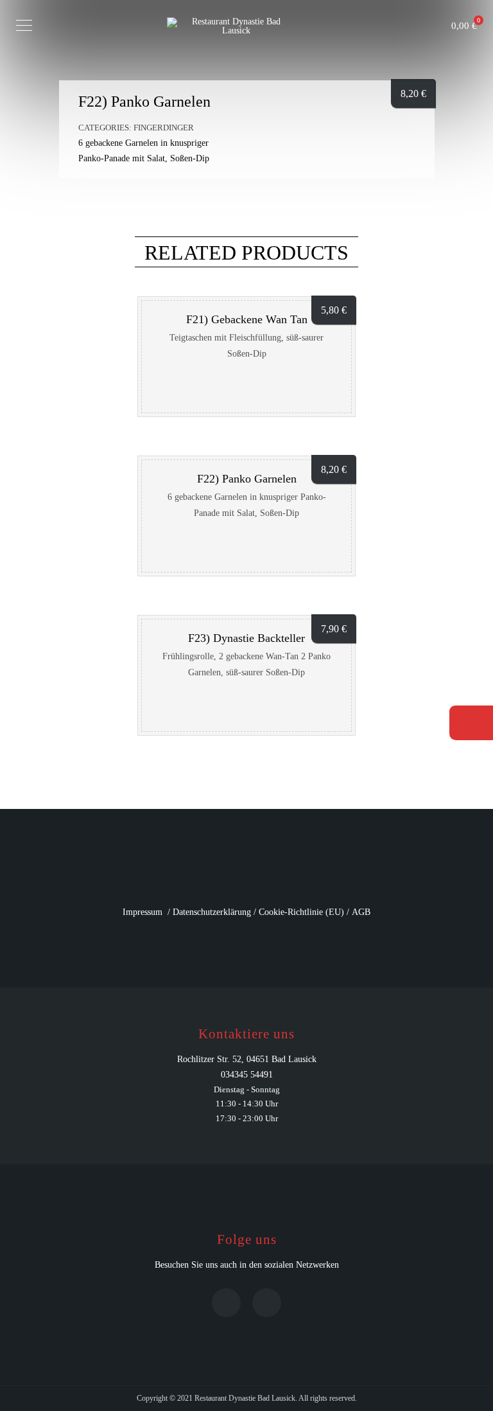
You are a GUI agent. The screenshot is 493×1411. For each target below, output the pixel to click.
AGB (361, 912)
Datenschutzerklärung (212, 912)
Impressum (142, 912)
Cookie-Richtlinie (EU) (301, 912)
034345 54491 (247, 1074)
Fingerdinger (164, 127)
